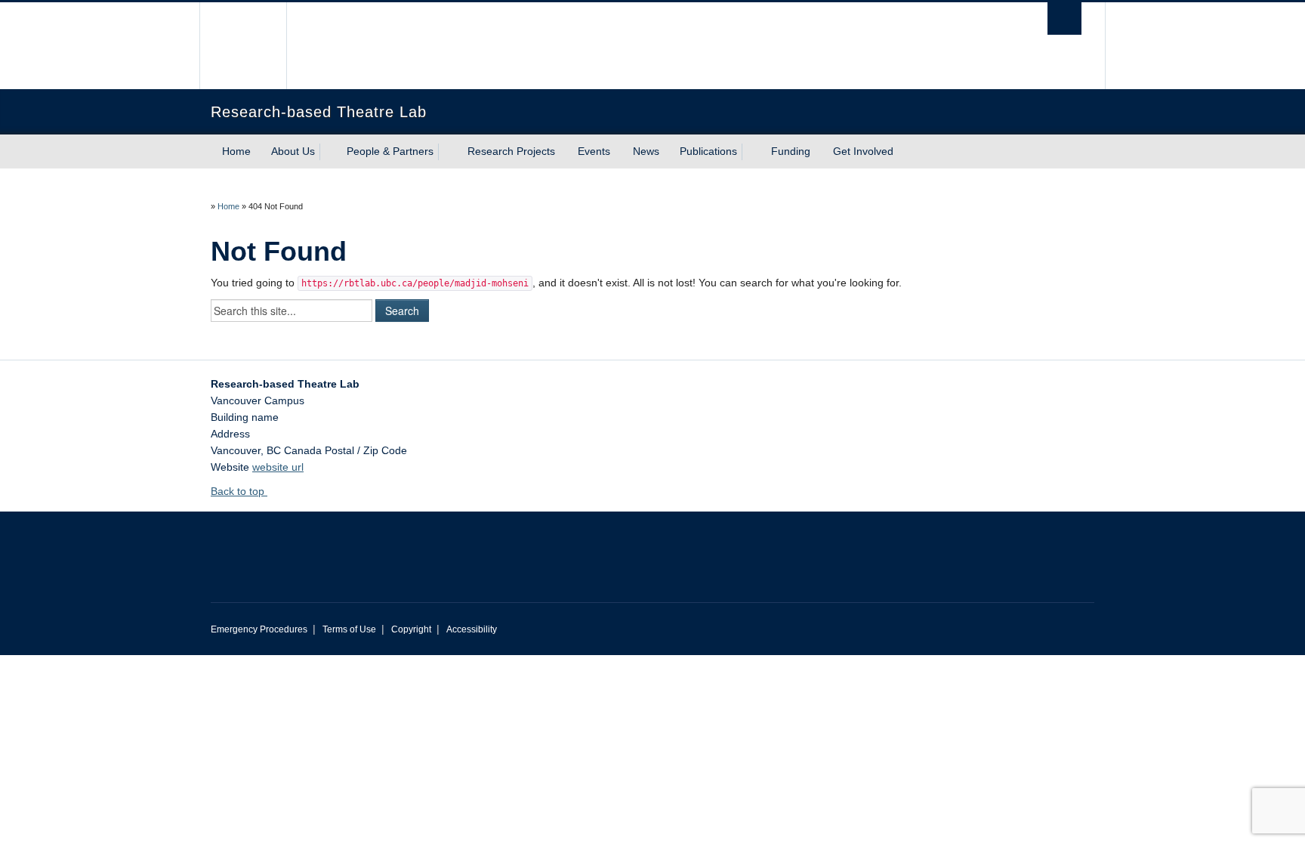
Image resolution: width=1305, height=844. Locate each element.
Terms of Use (349, 629)
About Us (293, 151)
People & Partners (390, 151)
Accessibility (471, 629)
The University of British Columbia (242, 45)
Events (594, 151)
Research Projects (511, 151)
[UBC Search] (1064, 18)
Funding (790, 151)
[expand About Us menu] (328, 152)
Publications (708, 151)
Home (236, 151)
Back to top (239, 491)
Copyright (411, 629)
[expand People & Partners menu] (447, 152)
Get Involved (863, 151)
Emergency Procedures (259, 629)
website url (278, 467)
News (646, 151)
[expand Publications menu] (751, 152)
